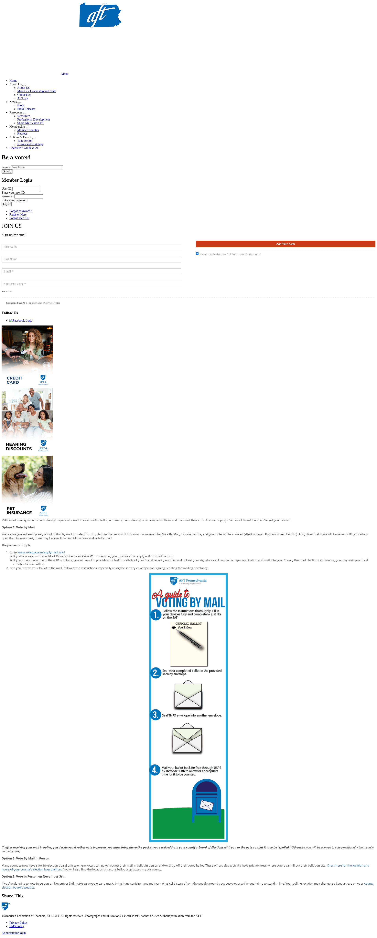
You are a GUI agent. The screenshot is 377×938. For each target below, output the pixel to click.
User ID (7, 188)
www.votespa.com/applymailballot (41, 552)
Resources (23, 116)
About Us (23, 87)
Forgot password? (20, 211)
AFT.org (22, 98)
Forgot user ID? (19, 218)
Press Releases (26, 109)
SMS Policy (16, 926)
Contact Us (24, 94)
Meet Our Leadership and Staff (36, 91)
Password (8, 196)
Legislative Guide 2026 (23, 147)
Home (13, 80)
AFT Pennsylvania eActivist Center (41, 302)
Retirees (22, 133)
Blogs (21, 105)
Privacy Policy (18, 922)
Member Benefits (28, 130)
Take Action (24, 140)
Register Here (18, 214)
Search (6, 167)
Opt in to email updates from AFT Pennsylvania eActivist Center (230, 254)
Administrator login (14, 932)
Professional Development (33, 119)
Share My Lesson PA (30, 123)
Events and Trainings (30, 144)
